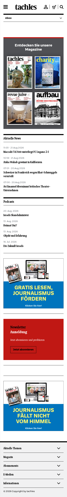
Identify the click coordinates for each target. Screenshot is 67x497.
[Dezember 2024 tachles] (19, 73)
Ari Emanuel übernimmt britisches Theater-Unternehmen (26, 188)
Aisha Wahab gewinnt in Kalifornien (22, 162)
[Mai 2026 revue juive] (19, 109)
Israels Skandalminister (16, 215)
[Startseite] (26, 7)
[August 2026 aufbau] (47, 109)
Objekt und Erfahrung (15, 235)
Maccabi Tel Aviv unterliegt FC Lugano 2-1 (26, 152)
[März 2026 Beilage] (47, 73)
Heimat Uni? (10, 225)
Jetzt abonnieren (23, 350)
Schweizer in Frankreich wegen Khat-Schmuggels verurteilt (30, 174)
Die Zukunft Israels (13, 246)
